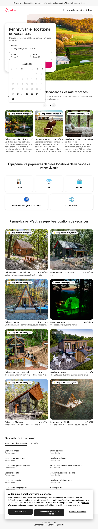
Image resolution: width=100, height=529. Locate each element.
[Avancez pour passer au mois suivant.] (41, 64)
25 (18, 94)
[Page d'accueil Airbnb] (11, 10)
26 (22, 94)
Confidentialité (39, 525)
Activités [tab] (34, 443)
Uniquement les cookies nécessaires (49, 513)
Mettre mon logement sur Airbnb (77, 10)
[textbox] (20, 57)
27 (27, 94)
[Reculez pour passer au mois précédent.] (13, 64)
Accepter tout (20, 512)
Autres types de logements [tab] (16, 443)
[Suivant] (54, 105)
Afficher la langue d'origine (74, 3)
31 (13, 99)
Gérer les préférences (77, 512)
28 (32, 94)
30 (41, 94)
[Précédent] (45, 105)
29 (37, 94)
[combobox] (30, 48)
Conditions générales (56, 525)
